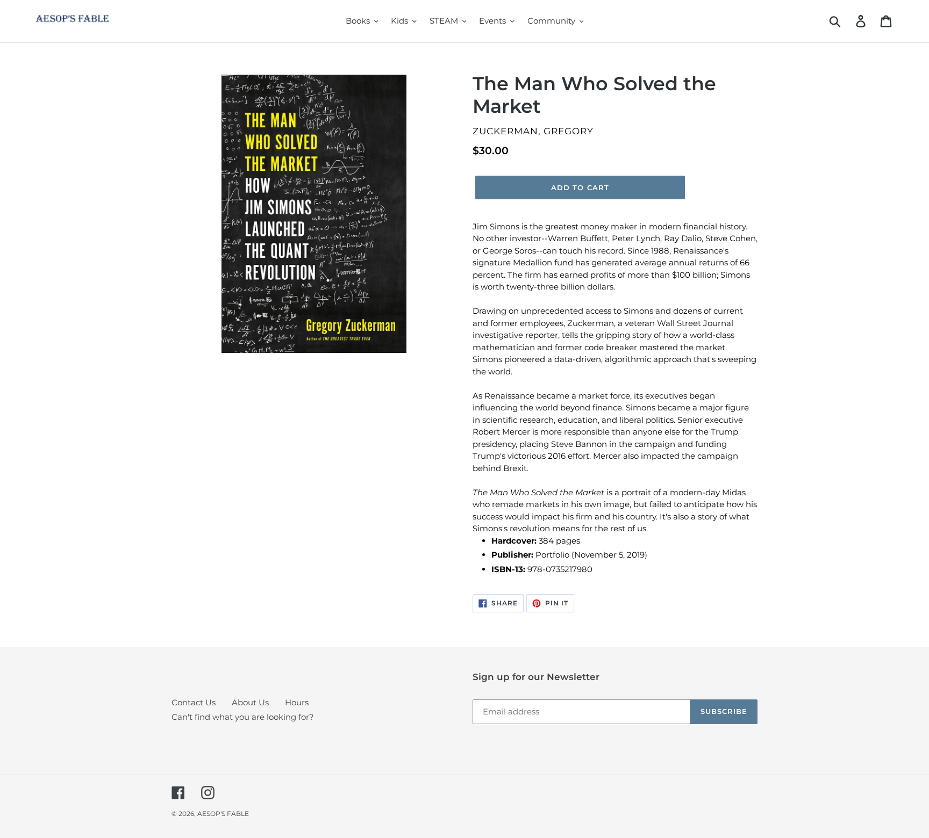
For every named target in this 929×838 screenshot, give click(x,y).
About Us (250, 702)
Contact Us (193, 702)
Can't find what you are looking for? (242, 717)
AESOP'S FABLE (223, 814)
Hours (297, 702)
